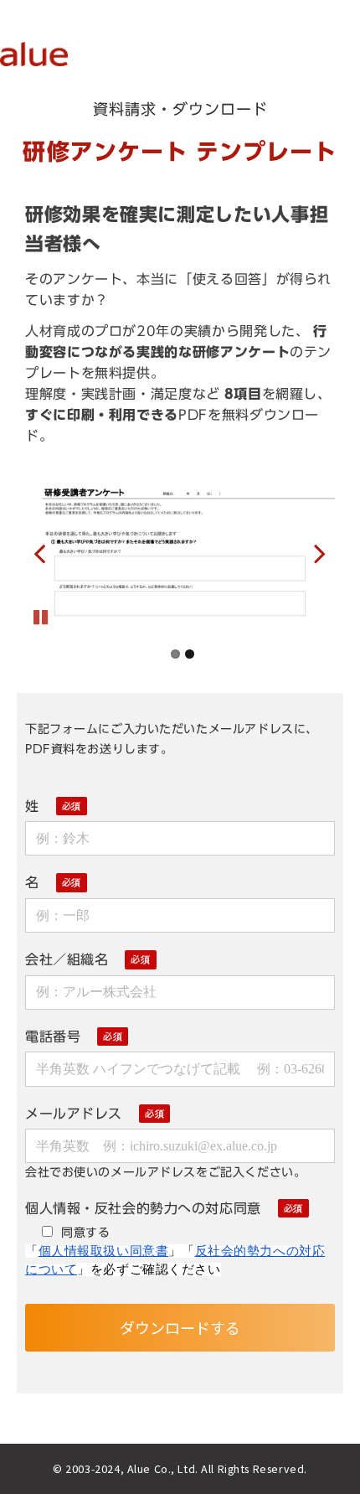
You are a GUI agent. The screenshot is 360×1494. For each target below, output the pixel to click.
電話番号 (52, 1036)
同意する (85, 1232)
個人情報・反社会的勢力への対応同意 (143, 1208)
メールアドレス (73, 1113)
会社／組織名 (66, 959)
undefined (50, 553)
